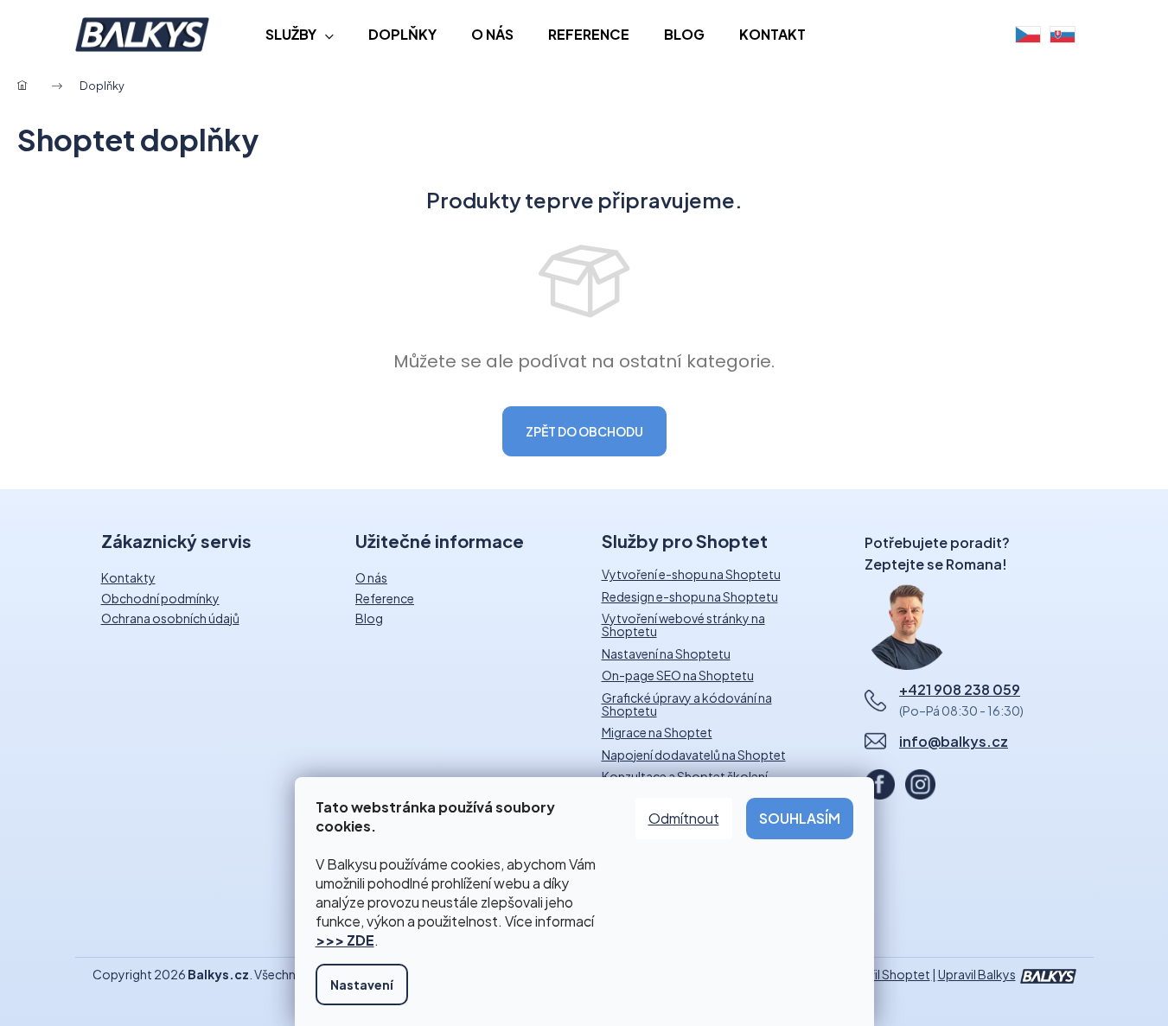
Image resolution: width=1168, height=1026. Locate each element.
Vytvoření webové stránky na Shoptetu (683, 625)
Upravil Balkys (977, 974)
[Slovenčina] (1062, 35)
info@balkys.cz (953, 741)
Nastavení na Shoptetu (666, 653)
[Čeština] (1028, 35)
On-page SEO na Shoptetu (678, 675)
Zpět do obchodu (584, 431)
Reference (384, 598)
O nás (371, 577)
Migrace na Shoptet (657, 732)
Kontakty (128, 577)
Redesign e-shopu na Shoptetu (690, 596)
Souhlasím (799, 818)
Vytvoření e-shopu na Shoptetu (691, 574)
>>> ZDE (345, 940)
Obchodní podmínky (160, 598)
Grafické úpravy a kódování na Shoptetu (687, 704)
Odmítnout (683, 818)
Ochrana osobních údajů (170, 618)
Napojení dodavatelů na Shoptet (694, 755)
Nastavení (361, 984)
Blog (369, 618)
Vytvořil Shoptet (883, 974)
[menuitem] (299, 34)
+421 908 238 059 (959, 689)
